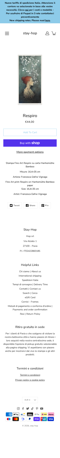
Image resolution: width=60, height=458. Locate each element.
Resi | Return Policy (30, 313)
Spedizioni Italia (30, 280)
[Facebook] (23, 408)
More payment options (30, 152)
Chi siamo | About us (30, 271)
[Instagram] (18, 408)
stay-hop (30, 33)
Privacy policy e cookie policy (30, 380)
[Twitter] (27, 408)
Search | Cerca (30, 293)
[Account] (47, 33)
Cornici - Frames (30, 301)
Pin (47, 205)
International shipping (30, 275)
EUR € (27, 400)
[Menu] (7, 33)
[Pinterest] (37, 408)
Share (32, 205)
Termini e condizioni (30, 375)
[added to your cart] (54, 33)
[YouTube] (41, 408)
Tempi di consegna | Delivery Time (30, 284)
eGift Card (30, 297)
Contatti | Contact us (30, 288)
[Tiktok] (32, 408)
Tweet (17, 205)
